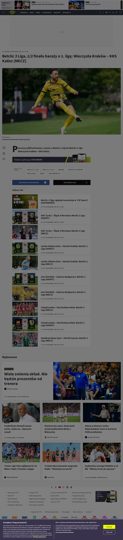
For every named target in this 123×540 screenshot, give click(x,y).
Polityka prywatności (39, 537)
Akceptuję (109, 527)
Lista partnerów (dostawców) (64, 532)
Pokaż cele (109, 532)
